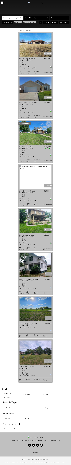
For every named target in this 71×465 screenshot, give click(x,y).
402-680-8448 (55, 441)
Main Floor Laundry (31, 419)
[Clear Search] (40, 22)
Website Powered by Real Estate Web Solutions (35, 459)
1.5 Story (27, 394)
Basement (7, 418)
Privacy (35, 452)
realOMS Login (51, 462)
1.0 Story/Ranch (9, 393)
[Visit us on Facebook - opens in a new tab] (30, 445)
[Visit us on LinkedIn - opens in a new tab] (33, 445)
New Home (28, 408)
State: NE (17, 22)
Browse (10, 429)
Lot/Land (7, 407)
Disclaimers (42, 462)
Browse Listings (61, 462)
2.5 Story (7, 397)
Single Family (49, 408)
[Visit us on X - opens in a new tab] (37, 445)
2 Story (47, 394)
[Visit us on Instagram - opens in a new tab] (41, 445)
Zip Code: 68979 (28, 22)
